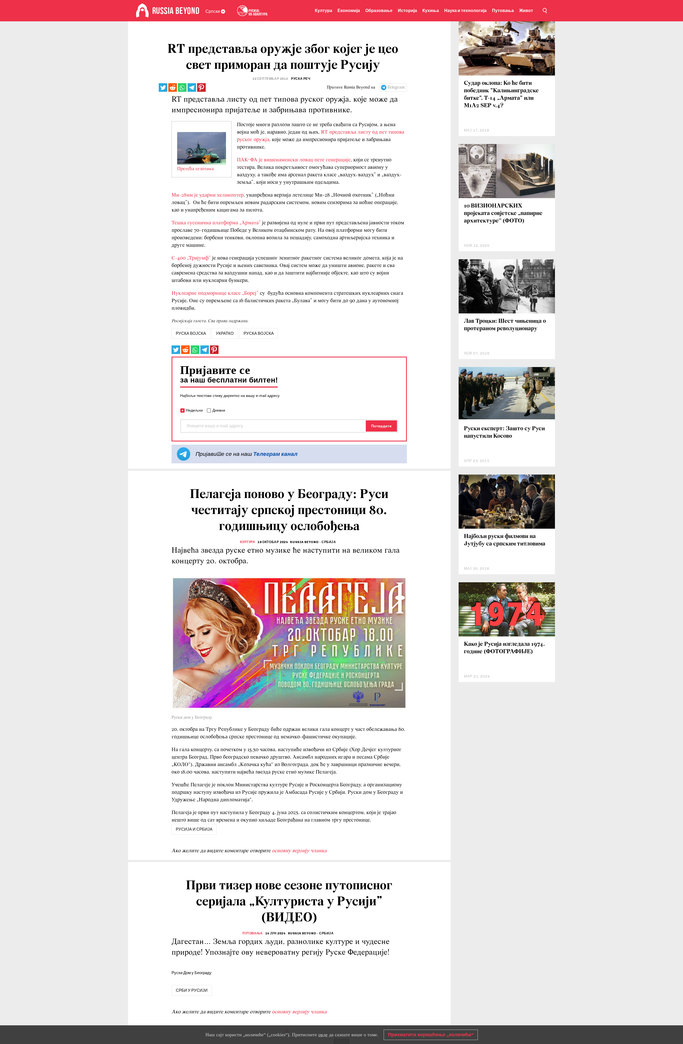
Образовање (378, 10)
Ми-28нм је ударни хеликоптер (208, 195)
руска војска (191, 333)
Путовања (503, 10)
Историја (407, 10)
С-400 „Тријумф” (191, 258)
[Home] (142, 10)
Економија (348, 10)
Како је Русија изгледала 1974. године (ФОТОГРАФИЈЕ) (504, 648)
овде (323, 1034)
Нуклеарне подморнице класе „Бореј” (215, 293)
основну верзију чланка (299, 851)
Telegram (396, 87)
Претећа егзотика (195, 169)
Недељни (194, 410)
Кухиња (430, 10)
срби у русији (192, 990)
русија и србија (194, 829)
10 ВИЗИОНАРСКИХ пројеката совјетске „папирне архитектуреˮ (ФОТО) (503, 213)
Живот (526, 10)
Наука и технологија (465, 10)
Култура (323, 10)
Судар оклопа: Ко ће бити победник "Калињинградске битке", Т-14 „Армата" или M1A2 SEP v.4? (501, 94)
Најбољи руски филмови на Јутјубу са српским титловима (504, 540)
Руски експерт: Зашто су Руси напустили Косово (504, 432)
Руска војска (259, 333)
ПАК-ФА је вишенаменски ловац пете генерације (294, 160)
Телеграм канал (275, 454)
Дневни (218, 410)
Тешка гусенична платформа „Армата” (216, 223)
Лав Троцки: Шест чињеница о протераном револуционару (505, 325)
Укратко (225, 333)
